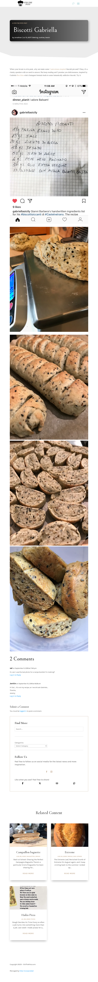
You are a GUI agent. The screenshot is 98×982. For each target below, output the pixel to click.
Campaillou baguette (28, 852)
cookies (42, 37)
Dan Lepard (77, 856)
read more (28, 873)
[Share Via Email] (57, 783)
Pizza (33, 919)
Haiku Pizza (28, 915)
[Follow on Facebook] (47, 772)
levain (47, 37)
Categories (19, 743)
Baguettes (31, 856)
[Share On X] (40, 783)
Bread (37, 856)
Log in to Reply (15, 675)
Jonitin (13, 683)
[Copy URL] (74, 783)
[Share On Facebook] (23, 783)
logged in (23, 711)
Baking (35, 37)
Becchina (20, 75)
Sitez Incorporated (26, 971)
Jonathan (18, 37)
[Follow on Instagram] (51, 772)
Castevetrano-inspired (58, 69)
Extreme (70, 852)
